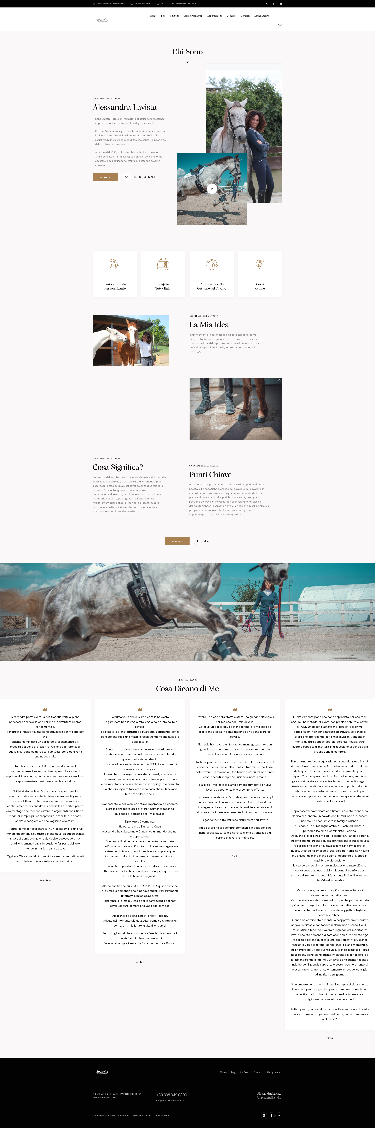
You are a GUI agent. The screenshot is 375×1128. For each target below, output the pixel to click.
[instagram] (267, 4)
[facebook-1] (274, 4)
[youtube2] (281, 4)
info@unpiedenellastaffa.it (170, 1100)
